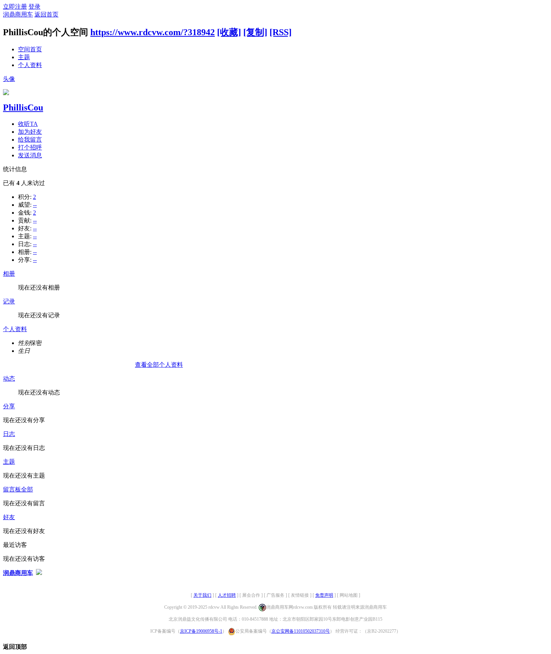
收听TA (28, 124)
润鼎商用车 (18, 14)
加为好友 (30, 131)
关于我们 (202, 595)
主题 (24, 57)
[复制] (255, 32)
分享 (9, 406)
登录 (34, 6)
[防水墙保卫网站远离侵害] (39, 573)
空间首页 (30, 49)
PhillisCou (23, 107)
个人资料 (30, 65)
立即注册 (15, 6)
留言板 (12, 489)
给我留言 (30, 139)
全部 (27, 489)
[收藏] (229, 32)
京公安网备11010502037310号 (300, 631)
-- (35, 205)
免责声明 (324, 595)
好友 (9, 517)
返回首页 (46, 14)
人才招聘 (227, 595)
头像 (9, 79)
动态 (9, 378)
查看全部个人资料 (159, 364)
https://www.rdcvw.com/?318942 (152, 32)
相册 (9, 273)
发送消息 (30, 155)
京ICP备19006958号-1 (201, 631)
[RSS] (281, 32)
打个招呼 (30, 147)
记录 (9, 301)
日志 (9, 434)
